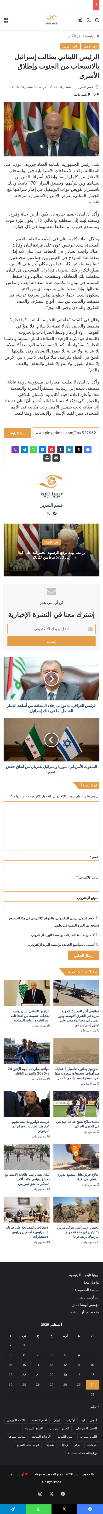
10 (92, 1365)
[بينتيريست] (51, 449)
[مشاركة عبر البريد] (56, 458)
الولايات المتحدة (41, 1436)
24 (92, 1384)
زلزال (64, 1444)
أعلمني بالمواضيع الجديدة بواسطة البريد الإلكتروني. (61, 944)
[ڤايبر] (15, 449)
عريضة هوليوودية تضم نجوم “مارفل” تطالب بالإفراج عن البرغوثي (31, 1126)
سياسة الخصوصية (86, 1290)
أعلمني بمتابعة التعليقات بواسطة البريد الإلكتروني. (62, 935)
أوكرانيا (70, 1420)
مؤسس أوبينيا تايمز (86, 1305)
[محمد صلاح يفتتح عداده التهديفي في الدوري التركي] (76, 1104)
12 (65, 1365)
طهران (50, 1444)
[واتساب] (33, 449)
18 (78, 1375)
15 (24, 1365)
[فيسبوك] (88, 449)
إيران (57, 1420)
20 (51, 1375)
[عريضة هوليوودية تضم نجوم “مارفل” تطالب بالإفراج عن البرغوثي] (27, 1104)
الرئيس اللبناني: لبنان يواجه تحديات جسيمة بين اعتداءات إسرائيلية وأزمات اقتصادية (30, 1015)
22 (24, 1375)
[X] (78, 449)
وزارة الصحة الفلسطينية (82, 1453)
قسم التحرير (85, 87)
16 (10, 1365)
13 (51, 1365)
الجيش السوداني (59, 1428)
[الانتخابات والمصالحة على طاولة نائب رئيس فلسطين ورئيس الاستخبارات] (27, 1210)
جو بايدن (92, 1444)
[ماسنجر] (42, 449)
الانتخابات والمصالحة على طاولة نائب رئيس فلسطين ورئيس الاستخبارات (28, 1231)
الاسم (94, 857)
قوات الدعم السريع (28, 1444)
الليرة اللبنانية (65, 1436)
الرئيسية (91, 36)
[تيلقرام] (24, 449)
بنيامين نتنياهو (17, 1436)
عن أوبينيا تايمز (89, 1297)
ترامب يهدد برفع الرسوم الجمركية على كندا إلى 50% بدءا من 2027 (52, 555)
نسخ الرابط (17, 433)
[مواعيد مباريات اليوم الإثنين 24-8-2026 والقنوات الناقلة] (27, 1051)
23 (10, 1375)
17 (92, 1375)
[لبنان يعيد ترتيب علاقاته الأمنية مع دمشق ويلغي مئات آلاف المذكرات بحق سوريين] (27, 1157)
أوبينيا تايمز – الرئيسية (84, 1275)
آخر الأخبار (74, 36)
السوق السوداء (34, 1428)
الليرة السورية (88, 1436)
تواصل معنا (91, 1282)
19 (65, 1375)
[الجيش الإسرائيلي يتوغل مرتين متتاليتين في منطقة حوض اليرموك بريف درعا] (76, 1210)
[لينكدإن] (69, 449)
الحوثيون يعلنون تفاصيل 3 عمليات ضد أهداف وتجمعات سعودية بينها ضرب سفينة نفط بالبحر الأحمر (76, 1073)
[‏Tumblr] (60, 449)
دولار (77, 1444)
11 (78, 1365)
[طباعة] (47, 458)
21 (38, 1375)
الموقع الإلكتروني (88, 898)
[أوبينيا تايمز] (51, 19)
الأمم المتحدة (39, 1420)
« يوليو (95, 1406)
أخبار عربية (70, 46)
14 (38, 1365)
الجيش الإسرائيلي (86, 1428)
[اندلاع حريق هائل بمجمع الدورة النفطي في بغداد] (76, 1157)
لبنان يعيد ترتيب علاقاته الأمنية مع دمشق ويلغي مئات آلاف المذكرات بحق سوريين (27, 1179)
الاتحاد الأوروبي (16, 1420)
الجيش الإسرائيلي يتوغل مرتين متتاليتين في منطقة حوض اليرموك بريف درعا (78, 1231)
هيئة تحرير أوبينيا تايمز (84, 1312)
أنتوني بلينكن (89, 1420)
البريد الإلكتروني (87, 877)
